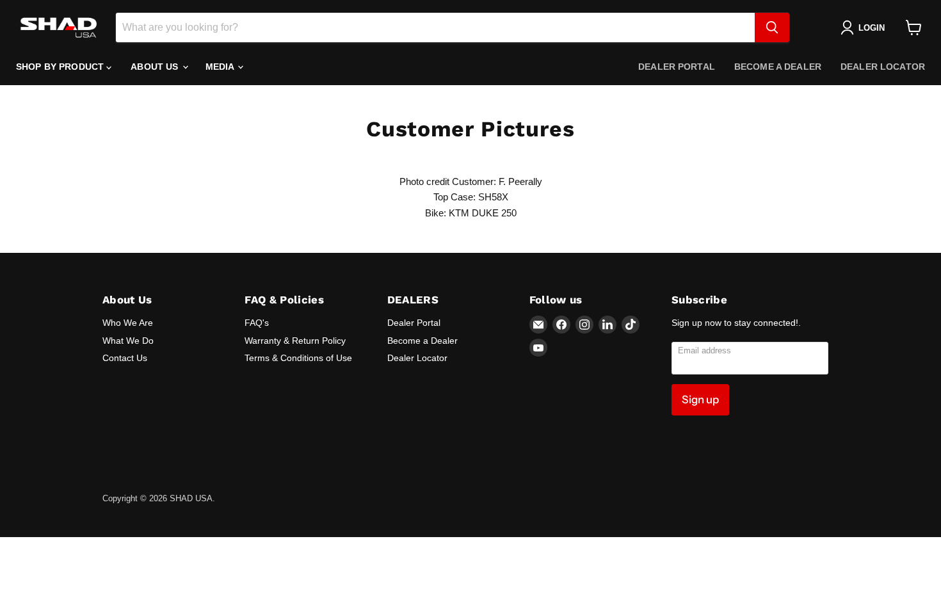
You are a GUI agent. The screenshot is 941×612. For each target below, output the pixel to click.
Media (221, 66)
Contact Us (124, 358)
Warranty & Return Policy (295, 340)
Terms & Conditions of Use (298, 358)
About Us (156, 66)
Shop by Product (61, 66)
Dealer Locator (882, 66)
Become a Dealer (777, 66)
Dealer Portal (676, 66)
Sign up (700, 399)
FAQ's (257, 323)
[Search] (772, 27)
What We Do (128, 340)
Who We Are (127, 323)
